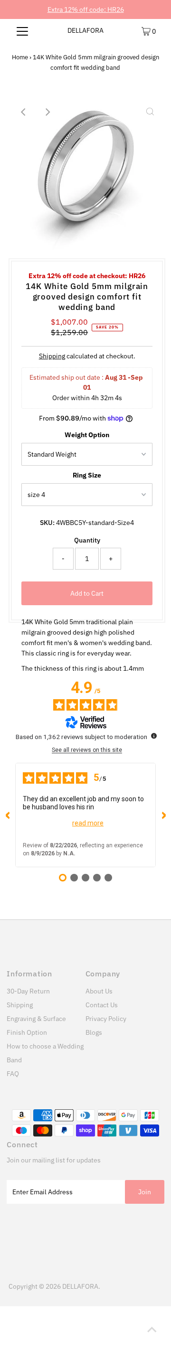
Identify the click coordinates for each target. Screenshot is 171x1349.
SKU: (47, 522)
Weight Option (87, 435)
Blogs (94, 1032)
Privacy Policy (106, 1018)
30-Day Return (28, 991)
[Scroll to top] (152, 1330)
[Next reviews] (163, 815)
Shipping (52, 356)
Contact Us (102, 1005)
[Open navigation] (22, 31)
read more (88, 823)
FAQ (13, 1073)
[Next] (47, 112)
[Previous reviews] (7, 815)
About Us (99, 991)
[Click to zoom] (150, 112)
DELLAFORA (85, 30)
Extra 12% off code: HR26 (86, 9)
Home (20, 57)
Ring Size (87, 475)
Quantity (87, 540)
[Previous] (23, 112)
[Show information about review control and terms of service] (154, 736)
